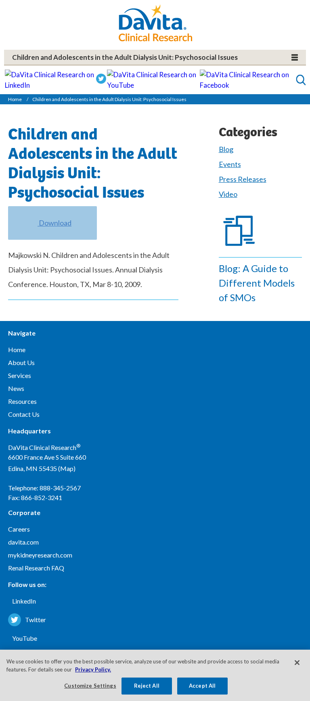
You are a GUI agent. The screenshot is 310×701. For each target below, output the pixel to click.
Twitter (35, 619)
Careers (19, 529)
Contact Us (24, 414)
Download (54, 222)
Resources (22, 401)
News (16, 388)
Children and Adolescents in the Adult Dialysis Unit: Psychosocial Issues (125, 57)
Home (15, 99)
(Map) (66, 468)
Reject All (146, 685)
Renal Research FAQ (36, 568)
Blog (226, 149)
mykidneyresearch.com (40, 555)
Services (19, 375)
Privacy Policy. (93, 669)
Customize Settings (90, 685)
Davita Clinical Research (155, 23)
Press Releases (242, 179)
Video (228, 194)
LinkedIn (24, 601)
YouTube (24, 638)
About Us (21, 362)
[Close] (297, 662)
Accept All (202, 685)
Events (230, 164)
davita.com (23, 542)
